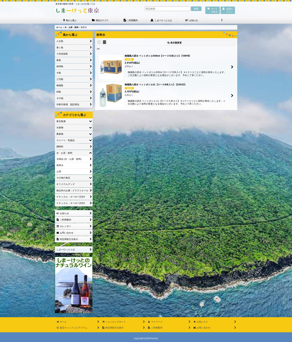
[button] (222, 20)
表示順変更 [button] (176, 42)
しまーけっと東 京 (77, 10)
